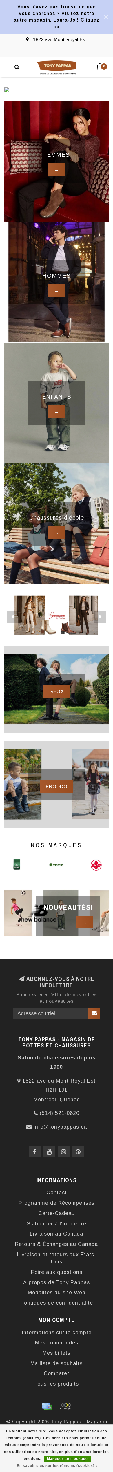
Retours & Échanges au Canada (56, 1244)
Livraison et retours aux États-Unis (56, 1258)
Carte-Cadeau (56, 1213)
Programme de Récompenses (56, 1203)
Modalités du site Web (56, 1292)
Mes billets (56, 1353)
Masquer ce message (67, 1459)
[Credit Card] (47, 1406)
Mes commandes (56, 1343)
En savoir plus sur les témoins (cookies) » (57, 1466)
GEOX (56, 691)
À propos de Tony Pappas (56, 1282)
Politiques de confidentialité (56, 1303)
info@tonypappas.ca (60, 1127)
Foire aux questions (56, 1272)
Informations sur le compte (57, 1332)
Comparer (56, 1373)
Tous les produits (56, 1384)
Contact (56, 1192)
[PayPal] (66, 1406)
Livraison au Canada (56, 1234)
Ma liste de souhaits (56, 1363)
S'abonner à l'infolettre (56, 1224)
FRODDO (57, 786)
